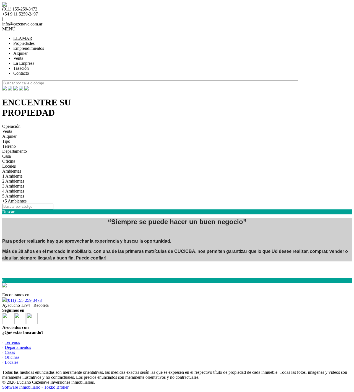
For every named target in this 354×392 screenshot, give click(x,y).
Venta (18, 58)
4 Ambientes (13, 191)
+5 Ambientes (14, 201)
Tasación (21, 68)
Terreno (9, 146)
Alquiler (20, 53)
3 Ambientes (13, 186)
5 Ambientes (13, 196)
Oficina (8, 161)
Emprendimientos (28, 48)
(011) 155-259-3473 (24, 300)
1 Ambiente (12, 176)
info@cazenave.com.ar (22, 24)
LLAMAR (22, 38)
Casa (6, 156)
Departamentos (18, 347)
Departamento (14, 151)
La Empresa (23, 63)
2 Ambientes (13, 181)
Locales (9, 166)
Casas (10, 352)
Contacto (21, 73)
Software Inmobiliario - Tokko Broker (35, 387)
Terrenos (12, 342)
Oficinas (12, 357)
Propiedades (24, 43)
